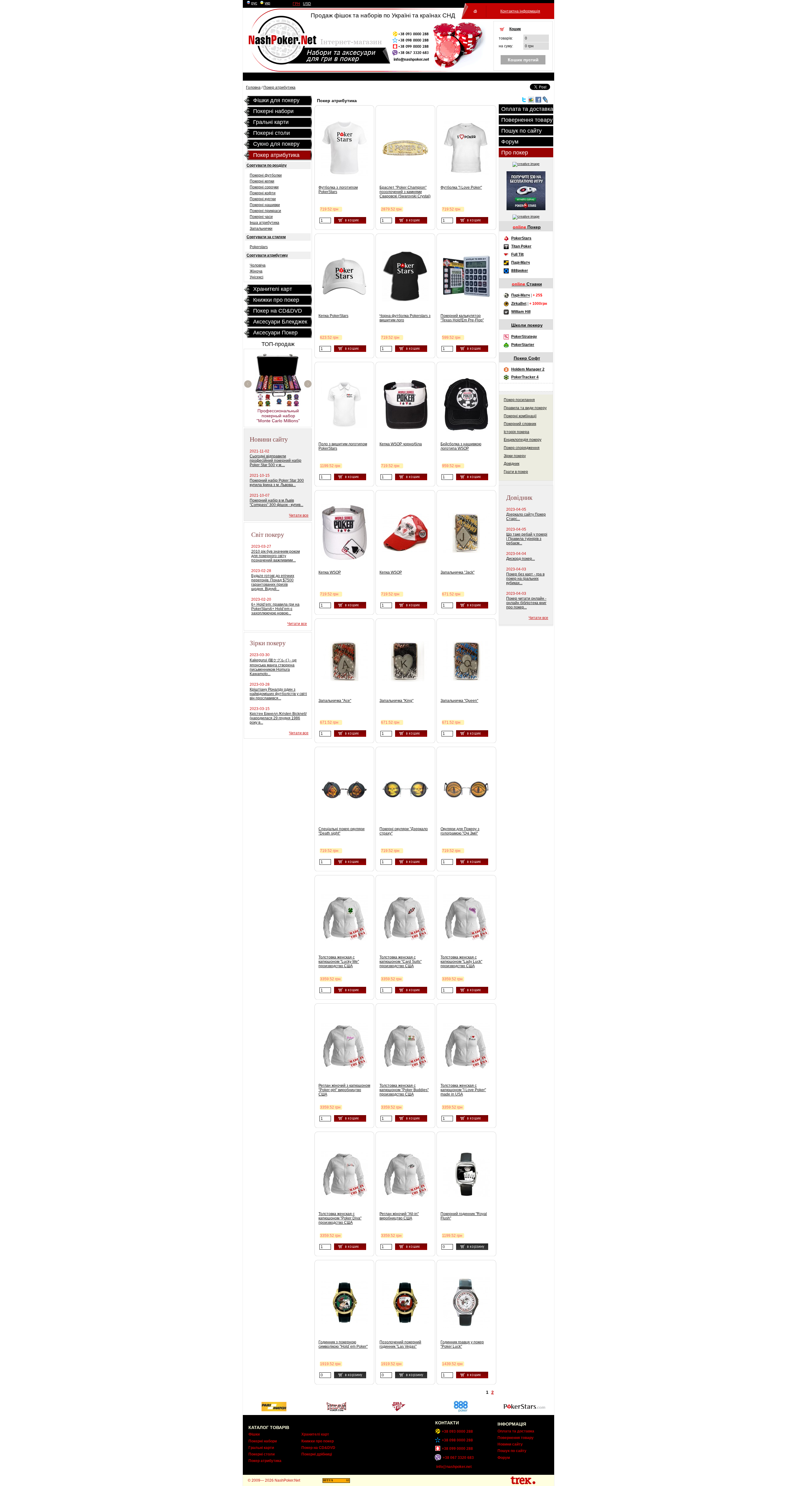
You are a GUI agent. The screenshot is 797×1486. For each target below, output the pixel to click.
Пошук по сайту (521, 131)
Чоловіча (258, 265)
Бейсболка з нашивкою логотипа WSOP (461, 446)
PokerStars (521, 238)
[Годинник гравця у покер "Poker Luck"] (466, 1326)
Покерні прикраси (265, 211)
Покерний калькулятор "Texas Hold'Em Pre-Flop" (462, 318)
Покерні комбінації (520, 416)
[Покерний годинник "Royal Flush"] (466, 1196)
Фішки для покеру (276, 100)
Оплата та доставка (527, 109)
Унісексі (256, 277)
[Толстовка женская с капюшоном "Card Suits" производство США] (405, 940)
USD (307, 4)
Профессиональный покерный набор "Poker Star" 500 (278, 395)
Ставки (527, 284)
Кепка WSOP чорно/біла (401, 444)
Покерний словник (520, 424)
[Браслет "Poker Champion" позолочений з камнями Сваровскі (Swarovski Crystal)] (405, 155)
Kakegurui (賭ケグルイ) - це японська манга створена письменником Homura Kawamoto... (273, 667)
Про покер (514, 152)
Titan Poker (521, 246)
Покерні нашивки (265, 205)
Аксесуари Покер (275, 332)
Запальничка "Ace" (334, 700)
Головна (253, 87)
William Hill (521, 312)
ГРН (296, 4)
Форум (509, 142)
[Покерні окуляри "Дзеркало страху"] (405, 797)
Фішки (254, 1434)
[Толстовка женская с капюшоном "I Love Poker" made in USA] (466, 1068)
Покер (527, 227)
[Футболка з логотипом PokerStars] (344, 174)
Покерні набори (273, 111)
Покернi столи (271, 133)
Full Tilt (517, 254)
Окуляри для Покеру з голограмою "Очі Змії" (460, 831)
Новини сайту (510, 1444)
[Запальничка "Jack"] (466, 551)
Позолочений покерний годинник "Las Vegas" (400, 1344)
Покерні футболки (266, 175)
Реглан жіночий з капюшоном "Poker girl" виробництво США (344, 1089)
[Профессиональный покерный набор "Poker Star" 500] (278, 384)
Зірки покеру (515, 456)
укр (267, 3)
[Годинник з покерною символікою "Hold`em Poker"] (344, 1323)
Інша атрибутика (264, 222)
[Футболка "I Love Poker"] (466, 173)
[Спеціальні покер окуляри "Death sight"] (344, 797)
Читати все (299, 515)
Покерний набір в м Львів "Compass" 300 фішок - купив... (276, 502)
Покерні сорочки (264, 187)
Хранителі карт (272, 289)
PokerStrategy (524, 336)
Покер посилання (519, 400)
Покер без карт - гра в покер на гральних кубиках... (525, 578)
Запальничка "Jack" (457, 572)
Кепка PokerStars (333, 316)
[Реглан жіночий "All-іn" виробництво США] (405, 1196)
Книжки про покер (276, 300)
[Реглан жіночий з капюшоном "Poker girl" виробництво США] (344, 1068)
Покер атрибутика (279, 87)
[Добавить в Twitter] (524, 101)
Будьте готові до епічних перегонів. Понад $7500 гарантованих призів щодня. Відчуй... (272, 582)
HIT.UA (328, 1480)
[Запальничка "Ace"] (344, 680)
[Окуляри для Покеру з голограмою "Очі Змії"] (466, 797)
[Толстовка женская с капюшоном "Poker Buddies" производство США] (405, 1068)
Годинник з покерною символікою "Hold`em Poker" (343, 1344)
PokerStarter (522, 345)
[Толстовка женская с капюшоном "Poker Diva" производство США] (344, 1196)
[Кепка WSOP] (344, 560)
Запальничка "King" (396, 700)
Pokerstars (259, 247)
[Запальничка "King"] (405, 680)
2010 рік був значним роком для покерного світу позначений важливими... (275, 555)
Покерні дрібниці (316, 1454)
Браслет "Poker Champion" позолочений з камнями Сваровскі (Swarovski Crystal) (405, 191)
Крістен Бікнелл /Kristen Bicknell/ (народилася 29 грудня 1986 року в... (278, 718)
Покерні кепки (262, 181)
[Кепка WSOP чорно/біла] (405, 429)
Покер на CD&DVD (277, 311)
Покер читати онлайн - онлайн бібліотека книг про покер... (526, 602)
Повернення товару (527, 120)
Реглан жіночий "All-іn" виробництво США (399, 1216)
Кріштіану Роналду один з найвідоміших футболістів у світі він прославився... (278, 693)
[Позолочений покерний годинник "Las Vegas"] (405, 1323)
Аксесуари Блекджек (280, 322)
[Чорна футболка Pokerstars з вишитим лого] (405, 301)
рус (254, 3)
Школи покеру (527, 325)
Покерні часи (261, 217)
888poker (519, 270)
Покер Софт (527, 358)
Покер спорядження (522, 448)
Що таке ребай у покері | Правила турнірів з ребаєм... (526, 538)
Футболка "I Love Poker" (461, 187)
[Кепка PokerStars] (344, 294)
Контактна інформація (520, 11)
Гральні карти (271, 122)
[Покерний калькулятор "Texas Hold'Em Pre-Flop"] (466, 298)
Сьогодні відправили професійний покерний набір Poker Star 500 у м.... (275, 460)
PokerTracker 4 (525, 377)
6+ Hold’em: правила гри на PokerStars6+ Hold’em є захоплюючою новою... (275, 608)
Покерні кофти (263, 193)
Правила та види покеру (525, 408)
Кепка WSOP (329, 572)
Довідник (511, 463)
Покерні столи (261, 1454)
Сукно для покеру (276, 144)
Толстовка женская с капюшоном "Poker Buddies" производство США (404, 1089)
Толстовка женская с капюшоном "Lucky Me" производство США (338, 961)
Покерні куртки (263, 199)
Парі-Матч (520, 262)
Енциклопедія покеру (522, 440)
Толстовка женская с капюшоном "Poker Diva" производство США (339, 1218)
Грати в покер (516, 472)
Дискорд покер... (520, 558)
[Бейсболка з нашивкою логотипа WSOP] (466, 430)
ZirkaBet (518, 303)
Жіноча (256, 271)
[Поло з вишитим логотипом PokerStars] (344, 426)
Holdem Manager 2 (528, 369)
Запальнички (261, 228)
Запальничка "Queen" (459, 700)
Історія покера (516, 432)
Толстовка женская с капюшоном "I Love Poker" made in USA (463, 1089)
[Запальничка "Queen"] (466, 679)
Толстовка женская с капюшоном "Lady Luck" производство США (461, 961)
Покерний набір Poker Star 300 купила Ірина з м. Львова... (277, 482)
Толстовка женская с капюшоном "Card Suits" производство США (401, 961)
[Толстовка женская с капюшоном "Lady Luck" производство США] (466, 940)
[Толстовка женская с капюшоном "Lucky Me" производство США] (344, 940)
